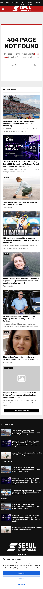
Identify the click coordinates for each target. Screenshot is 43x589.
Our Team (22, 3)
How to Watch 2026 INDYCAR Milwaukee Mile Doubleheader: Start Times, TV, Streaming (20, 123)
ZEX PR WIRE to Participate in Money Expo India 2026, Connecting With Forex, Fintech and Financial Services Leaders (21, 164)
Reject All (21, 584)
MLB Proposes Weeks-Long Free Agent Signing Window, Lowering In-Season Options (19, 319)
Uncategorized (8, 137)
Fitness (6, 177)
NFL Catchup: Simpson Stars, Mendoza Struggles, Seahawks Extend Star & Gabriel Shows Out (21, 240)
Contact (37, 2)
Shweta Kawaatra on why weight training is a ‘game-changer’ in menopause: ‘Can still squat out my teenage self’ (21, 281)
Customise (21, 579)
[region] (21, 572)
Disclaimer (15, 2)
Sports (6, 96)
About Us (7, 3)
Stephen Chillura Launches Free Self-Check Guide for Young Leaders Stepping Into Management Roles (21, 395)
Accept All (21, 573)
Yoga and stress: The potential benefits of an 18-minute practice (20, 203)
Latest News (9, 90)
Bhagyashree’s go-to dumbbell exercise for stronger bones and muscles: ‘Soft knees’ (21, 358)
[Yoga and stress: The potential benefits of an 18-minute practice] (21, 188)
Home (1, 2)
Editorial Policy (30, 3)
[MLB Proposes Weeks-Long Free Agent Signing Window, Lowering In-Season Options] (21, 302)
